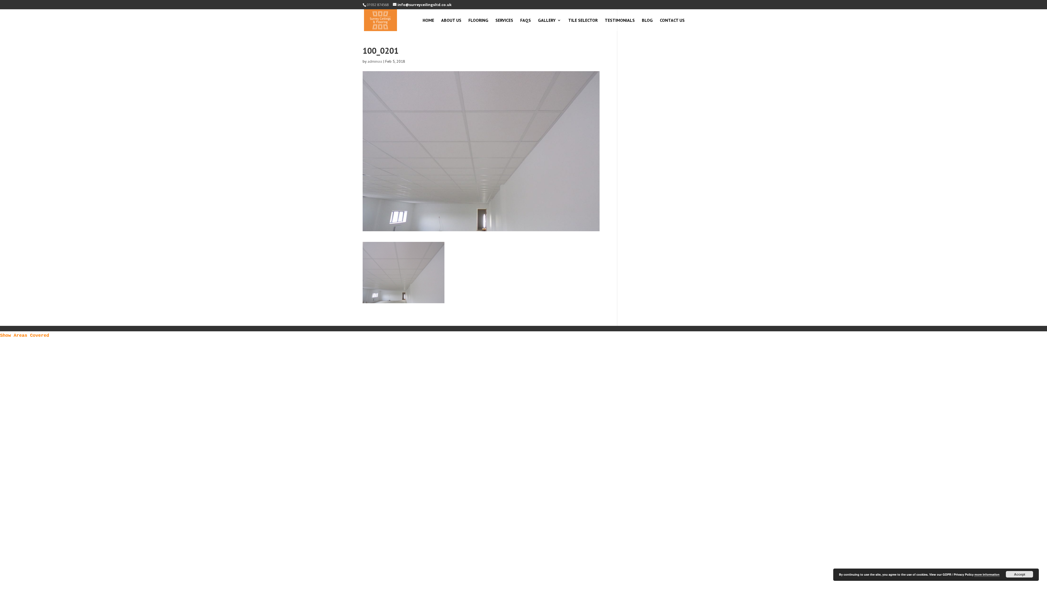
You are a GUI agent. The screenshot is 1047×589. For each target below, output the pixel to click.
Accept (1019, 574)
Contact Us (672, 20)
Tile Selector (583, 20)
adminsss (375, 61)
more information (987, 574)
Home (428, 20)
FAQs (525, 20)
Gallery (547, 20)
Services (504, 20)
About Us (451, 20)
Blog (647, 20)
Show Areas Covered (24, 335)
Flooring (478, 20)
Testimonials (620, 20)
